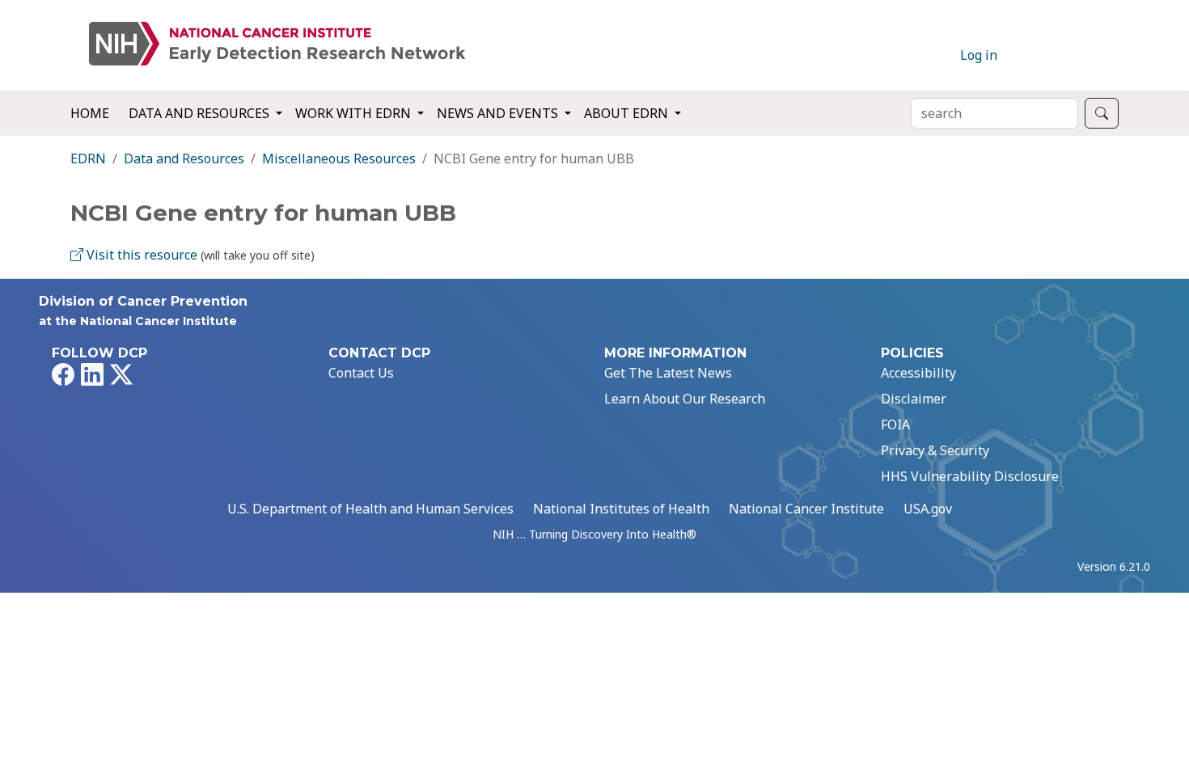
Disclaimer (913, 399)
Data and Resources (184, 158)
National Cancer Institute (806, 508)
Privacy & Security (935, 450)
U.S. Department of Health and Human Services (370, 508)
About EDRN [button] (627, 113)
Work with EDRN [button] (354, 113)
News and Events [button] (499, 113)
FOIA (895, 424)
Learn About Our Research (684, 399)
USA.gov (927, 508)
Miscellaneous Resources (339, 158)
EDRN (88, 158)
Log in (978, 55)
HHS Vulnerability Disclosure (970, 476)
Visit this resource (140, 255)
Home (89, 113)
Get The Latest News (668, 373)
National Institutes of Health (621, 508)
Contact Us (361, 373)
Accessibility (918, 373)
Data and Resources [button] (201, 113)
